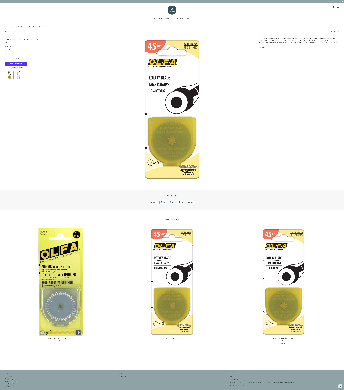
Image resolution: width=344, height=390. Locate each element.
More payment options (16, 68)
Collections (15, 26)
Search (7, 385)
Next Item (334, 31)
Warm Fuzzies (234, 379)
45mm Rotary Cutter (312, 42)
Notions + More (26, 26)
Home (7, 26)
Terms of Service (11, 381)
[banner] (172, 10)
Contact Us (9, 387)
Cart (337, 18)
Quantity (7, 50)
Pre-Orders (9, 376)
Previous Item (11, 31)
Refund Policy (10, 380)
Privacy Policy (10, 383)
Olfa (7, 43)
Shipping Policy (10, 378)
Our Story (233, 376)
